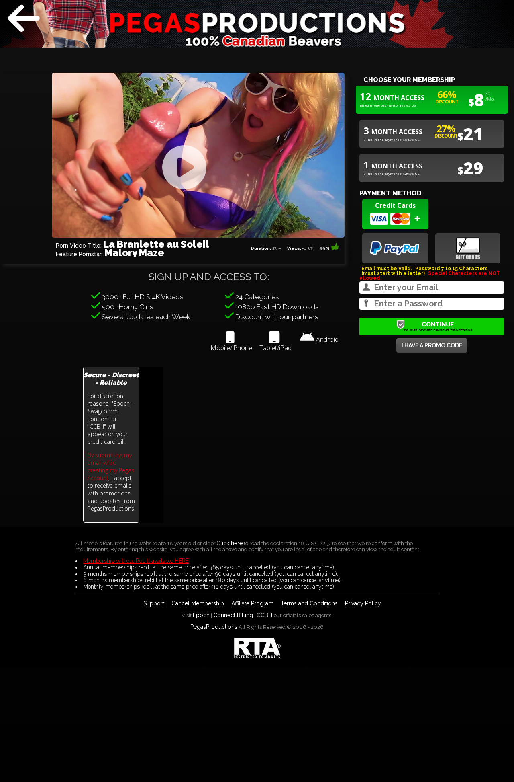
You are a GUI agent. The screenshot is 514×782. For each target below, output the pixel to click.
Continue (438, 326)
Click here (229, 543)
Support (153, 603)
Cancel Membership (197, 603)
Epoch (201, 615)
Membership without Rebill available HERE (136, 561)
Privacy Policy (363, 603)
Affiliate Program (252, 603)
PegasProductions (213, 627)
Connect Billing (233, 615)
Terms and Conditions (309, 603)
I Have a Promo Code (432, 345)
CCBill (265, 615)
